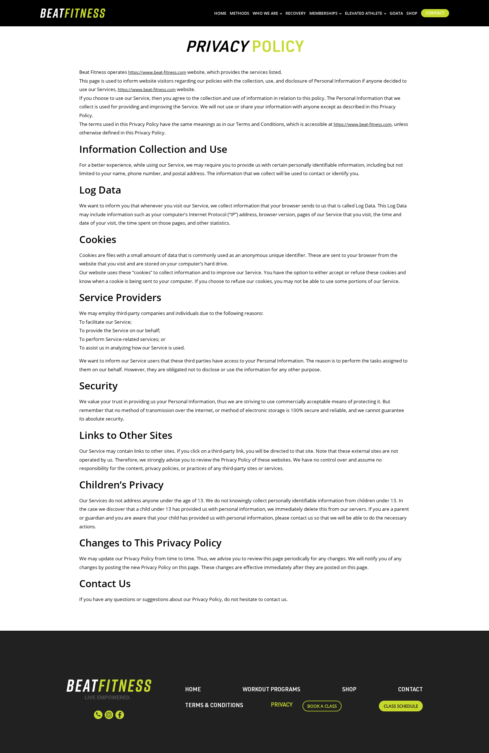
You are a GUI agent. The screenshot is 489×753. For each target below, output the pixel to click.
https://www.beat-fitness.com (157, 72)
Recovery (296, 13)
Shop (411, 13)
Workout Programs (271, 690)
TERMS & (214, 706)
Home (220, 13)
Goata (396, 13)
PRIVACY (282, 705)
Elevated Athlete (363, 13)
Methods (239, 13)
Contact (435, 13)
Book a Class (322, 706)
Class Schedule (401, 706)
